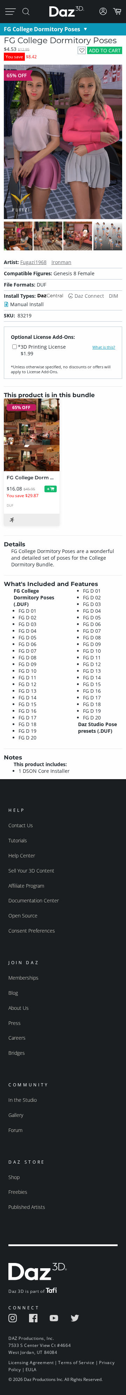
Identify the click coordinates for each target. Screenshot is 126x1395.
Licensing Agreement (31, 1363)
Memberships (23, 977)
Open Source (22, 915)
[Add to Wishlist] (82, 50)
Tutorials (17, 840)
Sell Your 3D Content (31, 870)
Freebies (17, 1192)
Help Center (21, 855)
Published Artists (26, 1207)
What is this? (103, 347)
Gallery (15, 1115)
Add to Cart (105, 50)
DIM (113, 295)
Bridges (16, 1052)
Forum (15, 1130)
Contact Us (20, 825)
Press (14, 1023)
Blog (13, 992)
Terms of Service (76, 1363)
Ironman (61, 262)
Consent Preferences (31, 930)
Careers (17, 1037)
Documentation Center (33, 900)
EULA (31, 1370)
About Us (18, 1008)
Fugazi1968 (33, 262)
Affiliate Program (26, 885)
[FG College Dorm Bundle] (31, 435)
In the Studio (22, 1100)
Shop (14, 1177)
